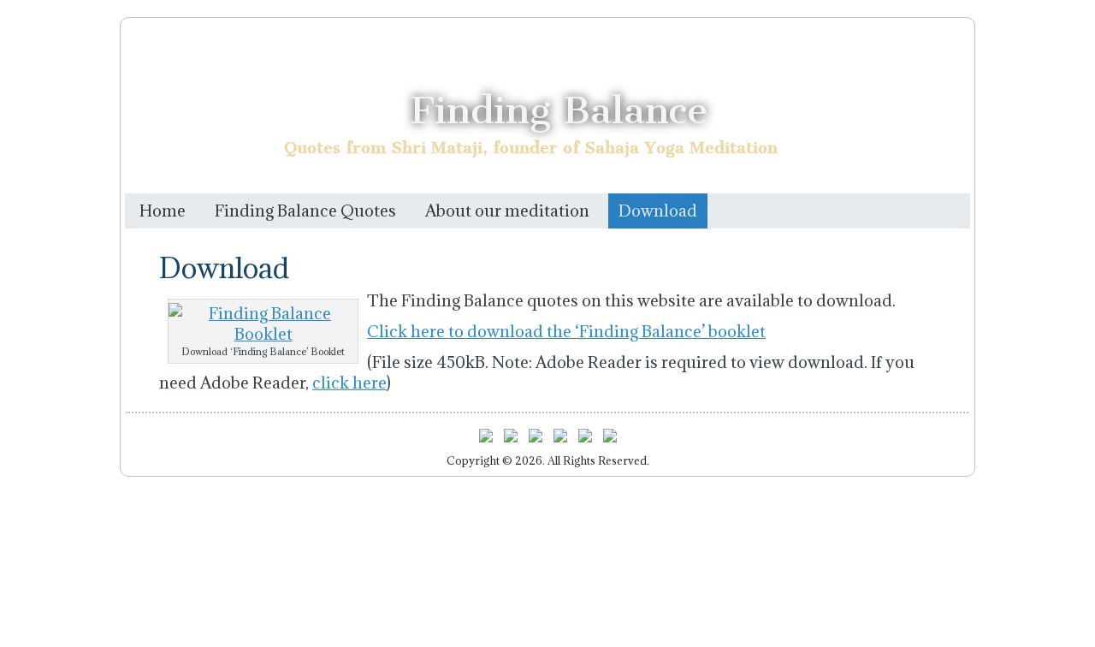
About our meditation (507, 210)
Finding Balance (559, 110)
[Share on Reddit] (535, 439)
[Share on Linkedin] (585, 439)
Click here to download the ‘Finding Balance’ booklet (566, 331)
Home (162, 210)
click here (349, 382)
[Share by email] (610, 439)
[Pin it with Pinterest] (560, 439)
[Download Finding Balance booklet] (263, 334)
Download (658, 210)
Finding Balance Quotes (305, 210)
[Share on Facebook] (486, 439)
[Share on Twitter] (510, 439)
